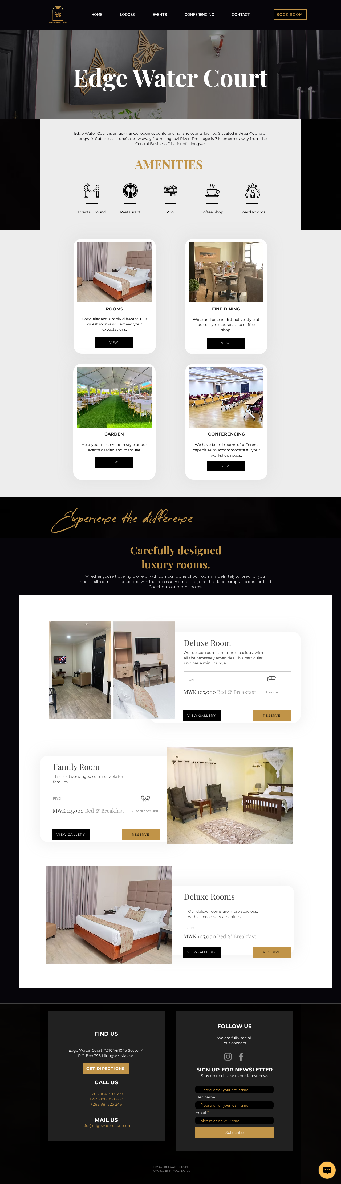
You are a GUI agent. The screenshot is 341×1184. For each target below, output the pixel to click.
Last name (205, 1097)
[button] (290, 14)
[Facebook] (241, 1056)
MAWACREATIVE (179, 1171)
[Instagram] (228, 1056)
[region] (112, 670)
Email (201, 1112)
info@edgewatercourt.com (106, 1125)
